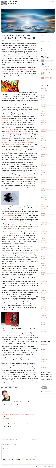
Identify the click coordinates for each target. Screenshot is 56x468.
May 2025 (43, 99)
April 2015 (43, 329)
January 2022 (43, 170)
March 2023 (43, 140)
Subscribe (44, 387)
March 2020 (43, 220)
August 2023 (43, 131)
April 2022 (43, 163)
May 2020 (43, 215)
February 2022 (44, 167)
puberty (31, 252)
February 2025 (44, 106)
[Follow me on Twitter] (1, 409)
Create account (44, 352)
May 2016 (43, 299)
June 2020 (43, 213)
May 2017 (43, 274)
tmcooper (46, 60)
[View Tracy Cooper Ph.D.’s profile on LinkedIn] (44, 50)
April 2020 (43, 217)
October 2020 (43, 204)
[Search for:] (47, 35)
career (3, 211)
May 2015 (43, 326)
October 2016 (43, 290)
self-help (3, 98)
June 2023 (43, 136)
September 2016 (44, 292)
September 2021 (44, 179)
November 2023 (44, 124)
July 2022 (43, 156)
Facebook (4, 118)
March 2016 (43, 304)
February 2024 (44, 120)
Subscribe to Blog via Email (46, 373)
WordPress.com (44, 361)
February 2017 (44, 281)
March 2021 (43, 192)
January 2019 (43, 245)
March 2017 (43, 279)
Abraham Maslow (27, 228)
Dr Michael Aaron (6, 418)
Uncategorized (44, 344)
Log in (42, 354)
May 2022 (43, 161)
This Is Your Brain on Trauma (10, 439)
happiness (26, 114)
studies (8, 116)
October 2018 (43, 251)
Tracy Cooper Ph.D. (14, 40)
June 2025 (43, 97)
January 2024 (43, 122)
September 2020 (44, 206)
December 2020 (44, 199)
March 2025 (43, 104)
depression (20, 118)
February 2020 (44, 222)
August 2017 (43, 270)
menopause (4, 254)
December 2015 (44, 310)
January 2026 (43, 88)
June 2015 (43, 324)
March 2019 (43, 240)
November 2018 (44, 249)
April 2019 (43, 238)
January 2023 (43, 145)
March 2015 (43, 331)
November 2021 (44, 174)
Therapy (18, 150)
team (13, 131)
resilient (35, 109)
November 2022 (44, 149)
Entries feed (43, 357)
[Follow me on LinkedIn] (1, 411)
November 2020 (44, 201)
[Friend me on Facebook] (1, 407)
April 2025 (43, 102)
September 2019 (44, 231)
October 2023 (43, 127)
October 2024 (43, 108)
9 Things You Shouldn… (49, 68)
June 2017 (43, 272)
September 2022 (44, 154)
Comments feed (44, 359)
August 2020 (43, 208)
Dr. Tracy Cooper (14, 2)
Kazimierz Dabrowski (20, 213)
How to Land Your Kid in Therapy (11, 144)
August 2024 (43, 111)
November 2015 (44, 313)
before (3, 187)
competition (20, 137)
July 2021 (43, 183)
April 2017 (43, 276)
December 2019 (44, 226)
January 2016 (43, 308)
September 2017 (44, 267)
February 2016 (44, 306)
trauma (28, 157)
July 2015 (43, 322)
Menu (52, 1)
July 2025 (43, 95)
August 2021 (43, 181)
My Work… (35, 439)
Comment (35, 456)
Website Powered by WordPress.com (10, 465)
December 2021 (44, 172)
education (8, 131)
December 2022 (44, 147)
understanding (5, 270)
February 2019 (44, 242)
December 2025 (44, 90)
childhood (19, 181)
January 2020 (43, 224)
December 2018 (44, 247)
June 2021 (43, 186)
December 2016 (44, 285)
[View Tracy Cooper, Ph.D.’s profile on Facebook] (41, 50)
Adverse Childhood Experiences (24, 177)
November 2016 (44, 288)
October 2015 (43, 315)
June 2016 (43, 297)
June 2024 (43, 113)
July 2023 (43, 133)
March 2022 (43, 165)
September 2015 (44, 317)
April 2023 (43, 138)
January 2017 (43, 283)
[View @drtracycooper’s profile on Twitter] (42, 50)
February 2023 (44, 142)
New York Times (9, 133)
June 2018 (43, 258)
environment (15, 239)
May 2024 (43, 115)
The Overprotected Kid (27, 142)
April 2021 (43, 190)
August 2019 (43, 233)
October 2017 (43, 265)
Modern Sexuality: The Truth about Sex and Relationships (17, 414)
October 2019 (43, 229)
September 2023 (44, 129)
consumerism (7, 129)
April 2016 (43, 301)
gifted (9, 217)
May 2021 (43, 188)
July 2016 (43, 295)
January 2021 (43, 197)
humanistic (9, 228)
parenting (24, 131)
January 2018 (43, 263)
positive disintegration (7, 215)
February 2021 (44, 195)
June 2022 (43, 158)
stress (20, 254)
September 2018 (44, 254)
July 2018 (43, 256)
